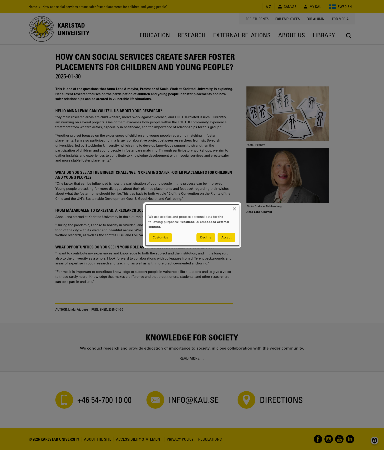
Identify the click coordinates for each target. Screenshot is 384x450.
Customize (160, 237)
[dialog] (192, 225)
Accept (226, 237)
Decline (205, 237)
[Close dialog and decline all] (234, 207)
